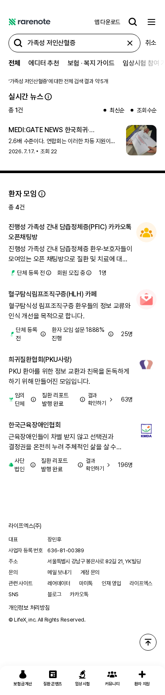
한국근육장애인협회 (34, 425)
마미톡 (86, 583)
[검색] (133, 22)
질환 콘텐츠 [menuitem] (52, 683)
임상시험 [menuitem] (82, 683)
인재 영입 (111, 583)
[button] (48, 96)
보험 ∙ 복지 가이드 (91, 63)
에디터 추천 (43, 63)
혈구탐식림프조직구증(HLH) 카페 (52, 294)
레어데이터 (58, 583)
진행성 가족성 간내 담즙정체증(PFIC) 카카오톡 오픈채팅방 (70, 232)
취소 (151, 43)
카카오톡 (79, 594)
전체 (14, 63)
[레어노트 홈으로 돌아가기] (29, 22)
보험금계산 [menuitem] (23, 683)
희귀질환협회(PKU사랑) (40, 360)
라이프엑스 (140, 583)
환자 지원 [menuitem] (142, 683)
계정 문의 (90, 572)
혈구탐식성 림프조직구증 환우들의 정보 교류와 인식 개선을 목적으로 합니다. (69, 311)
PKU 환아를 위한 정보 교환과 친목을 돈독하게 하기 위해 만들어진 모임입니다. (68, 376)
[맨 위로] (148, 642)
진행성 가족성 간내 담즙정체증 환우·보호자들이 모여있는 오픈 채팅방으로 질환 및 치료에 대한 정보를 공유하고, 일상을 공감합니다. (70, 254)
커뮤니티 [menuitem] (112, 683)
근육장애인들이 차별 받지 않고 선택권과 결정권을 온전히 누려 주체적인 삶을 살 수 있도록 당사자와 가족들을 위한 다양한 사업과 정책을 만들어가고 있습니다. (67, 442)
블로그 (54, 594)
